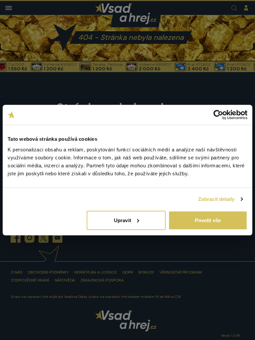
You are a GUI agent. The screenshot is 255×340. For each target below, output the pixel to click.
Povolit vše (208, 220)
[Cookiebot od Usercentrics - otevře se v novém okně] (218, 115)
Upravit (122, 220)
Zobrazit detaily (216, 199)
